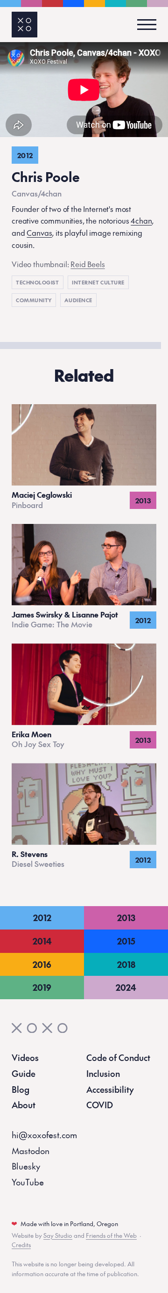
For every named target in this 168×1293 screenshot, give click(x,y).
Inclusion (103, 1073)
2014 (42, 941)
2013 (126, 917)
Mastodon (30, 1150)
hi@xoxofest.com (44, 1134)
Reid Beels (87, 264)
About (23, 1105)
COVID (99, 1105)
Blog (20, 1089)
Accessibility (110, 1089)
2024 (126, 987)
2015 (126, 941)
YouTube (28, 1182)
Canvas (39, 232)
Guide (23, 1073)
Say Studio (57, 1235)
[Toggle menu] (143, 24)
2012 (42, 917)
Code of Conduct (118, 1057)
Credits (21, 1245)
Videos (25, 1057)
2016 (42, 964)
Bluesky (26, 1166)
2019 (42, 987)
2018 (126, 964)
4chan (141, 220)
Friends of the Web (111, 1235)
